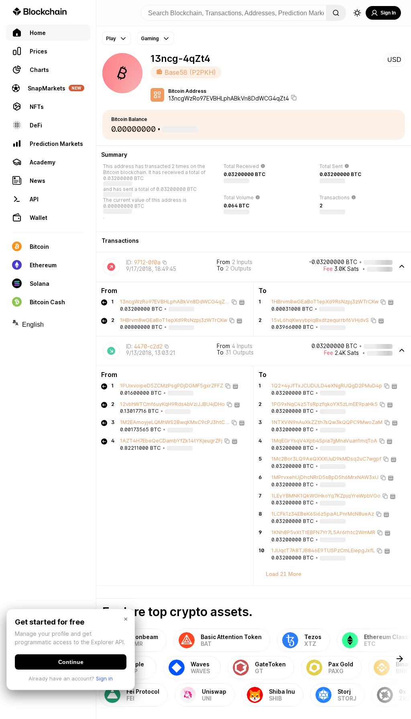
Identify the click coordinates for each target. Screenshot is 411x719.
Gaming (150, 38)
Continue (70, 662)
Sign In (388, 13)
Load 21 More (283, 574)
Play (111, 38)
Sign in (104, 678)
